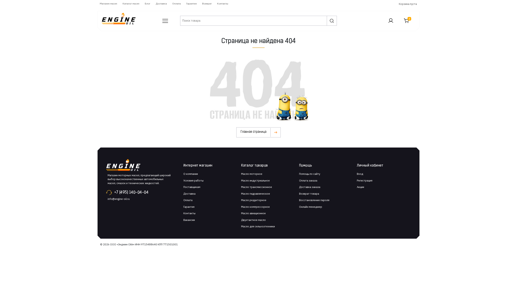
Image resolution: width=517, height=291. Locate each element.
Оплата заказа (308, 180)
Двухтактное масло (253, 220)
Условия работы (193, 180)
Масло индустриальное (255, 180)
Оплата (176, 3)
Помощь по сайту (309, 174)
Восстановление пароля (314, 200)
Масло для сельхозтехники (258, 226)
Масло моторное (251, 174)
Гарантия (191, 3)
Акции (360, 187)
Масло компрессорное (255, 207)
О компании (190, 174)
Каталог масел (131, 3)
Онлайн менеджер (310, 207)
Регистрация (364, 180)
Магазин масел (108, 3)
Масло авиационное (253, 213)
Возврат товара (309, 193)
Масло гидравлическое (255, 193)
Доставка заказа (309, 187)
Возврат (207, 3)
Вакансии (189, 220)
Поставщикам (191, 187)
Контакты (222, 3)
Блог (147, 3)
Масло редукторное (253, 200)
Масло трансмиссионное (256, 187)
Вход (360, 174)
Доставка (161, 3)
